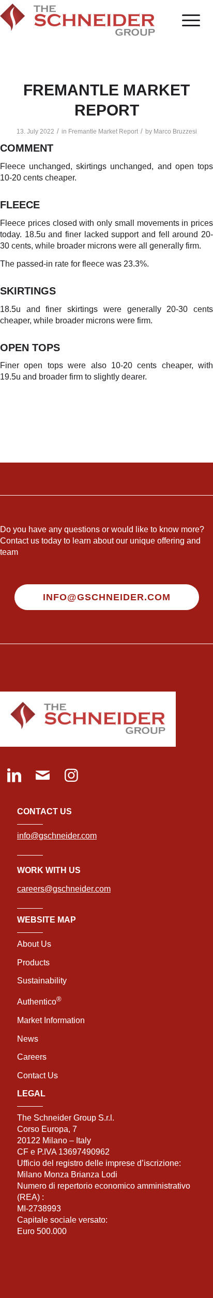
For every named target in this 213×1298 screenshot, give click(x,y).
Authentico (39, 1001)
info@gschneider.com (57, 835)
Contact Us (37, 1075)
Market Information (51, 1020)
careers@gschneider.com (64, 888)
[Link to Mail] (42, 776)
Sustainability (42, 980)
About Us (34, 944)
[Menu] (186, 20)
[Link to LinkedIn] (14, 776)
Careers (32, 1057)
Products (33, 962)
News (27, 1038)
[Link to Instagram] (71, 776)
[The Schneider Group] (85, 20)
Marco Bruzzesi (175, 131)
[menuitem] (186, 20)
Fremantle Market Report (103, 131)
